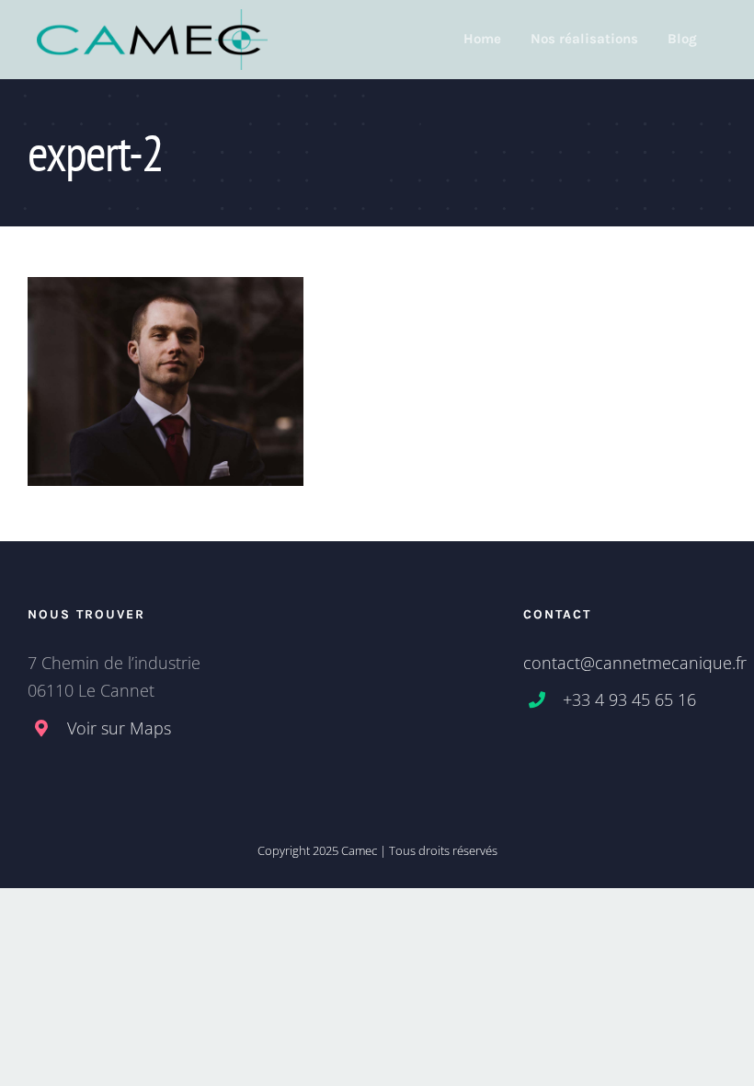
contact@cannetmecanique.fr (635, 663)
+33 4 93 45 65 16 (629, 699)
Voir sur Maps (119, 728)
